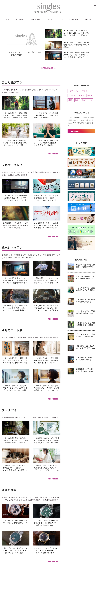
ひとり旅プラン (12, 82)
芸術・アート (87, 100)
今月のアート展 (12, 330)
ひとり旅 (71, 95)
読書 (77, 100)
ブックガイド (11, 410)
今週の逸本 (9, 490)
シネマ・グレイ (12, 165)
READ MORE (47, 68)
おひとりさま (73, 91)
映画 (70, 100)
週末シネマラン (12, 247)
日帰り (81, 95)
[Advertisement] (81, 393)
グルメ (90, 95)
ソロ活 (84, 91)
